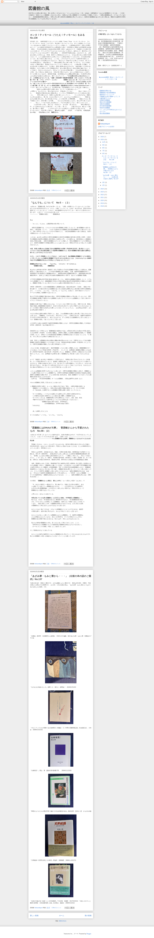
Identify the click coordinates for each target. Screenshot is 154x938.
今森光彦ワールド (105, 98)
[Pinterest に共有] (73, 190)
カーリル (102, 111)
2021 (102, 197)
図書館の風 (38, 8)
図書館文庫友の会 (105, 91)
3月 (103, 182)
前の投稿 (88, 915)
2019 (102, 203)
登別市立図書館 (105, 108)
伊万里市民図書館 (105, 106)
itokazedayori (105, 124)
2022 (102, 194)
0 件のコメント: (57, 190)
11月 (104, 142)
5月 (103, 153)
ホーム (61, 915)
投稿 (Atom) (62, 921)
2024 (102, 189)
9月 (103, 145)
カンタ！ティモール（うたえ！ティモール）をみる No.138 (110, 157)
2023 (102, 192)
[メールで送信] (66, 190)
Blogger (89, 934)
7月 (103, 150)
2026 (102, 136)
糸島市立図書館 (105, 104)
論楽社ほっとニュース (107, 94)
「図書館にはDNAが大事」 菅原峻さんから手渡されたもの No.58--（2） (110, 169)
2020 (102, 200)
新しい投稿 (34, 915)
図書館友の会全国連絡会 (108, 92)
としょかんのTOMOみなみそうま (111, 109)
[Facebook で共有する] (72, 190)
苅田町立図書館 (105, 100)
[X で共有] (70, 190)
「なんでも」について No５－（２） (50, 202)
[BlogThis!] (68, 190)
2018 (102, 206)
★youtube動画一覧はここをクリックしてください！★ (77, 23)
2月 (103, 185)
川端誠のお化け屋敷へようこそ (110, 96)
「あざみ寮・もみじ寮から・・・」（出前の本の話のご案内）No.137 (110, 177)
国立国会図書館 (105, 113)
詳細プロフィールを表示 (106, 126)
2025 (102, 139)
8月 (103, 148)
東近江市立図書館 (105, 102)
